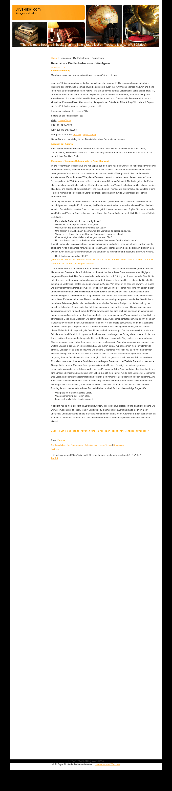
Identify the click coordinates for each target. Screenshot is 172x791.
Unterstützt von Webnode (107, 764)
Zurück (54, 458)
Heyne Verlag (64, 120)
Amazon (77, 134)
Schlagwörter (58, 445)
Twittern (55, 449)
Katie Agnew (91, 445)
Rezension (118, 445)
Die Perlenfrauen (75, 445)
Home (54, 58)
